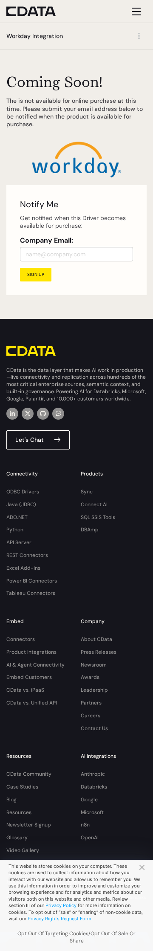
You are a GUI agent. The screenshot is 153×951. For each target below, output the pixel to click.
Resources (18, 812)
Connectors (20, 639)
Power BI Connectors (31, 580)
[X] (28, 414)
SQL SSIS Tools (98, 517)
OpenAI (90, 837)
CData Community (28, 774)
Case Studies (22, 786)
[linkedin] (12, 414)
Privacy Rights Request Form (59, 919)
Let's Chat (29, 440)
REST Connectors (27, 555)
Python (14, 529)
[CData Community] (58, 414)
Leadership (94, 690)
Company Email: (46, 240)
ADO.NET (17, 517)
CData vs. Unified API (31, 702)
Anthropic (93, 774)
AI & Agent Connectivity (35, 664)
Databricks (94, 786)
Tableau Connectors (30, 593)
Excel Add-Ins (23, 568)
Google (89, 799)
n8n (85, 824)
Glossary (17, 837)
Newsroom (94, 664)
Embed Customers (29, 677)
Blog (11, 799)
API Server (18, 542)
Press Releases (98, 652)
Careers (90, 715)
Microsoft (92, 812)
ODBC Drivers (22, 491)
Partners (91, 702)
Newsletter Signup (28, 824)
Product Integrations (31, 652)
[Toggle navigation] (135, 11)
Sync (87, 491)
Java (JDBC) (21, 504)
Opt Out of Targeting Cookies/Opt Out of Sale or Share (76, 937)
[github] (43, 414)
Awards (90, 677)
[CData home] (37, 11)
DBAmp (90, 529)
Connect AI (94, 504)
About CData (96, 639)
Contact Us (94, 728)
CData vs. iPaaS (25, 690)
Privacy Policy (60, 905)
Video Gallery (22, 850)
